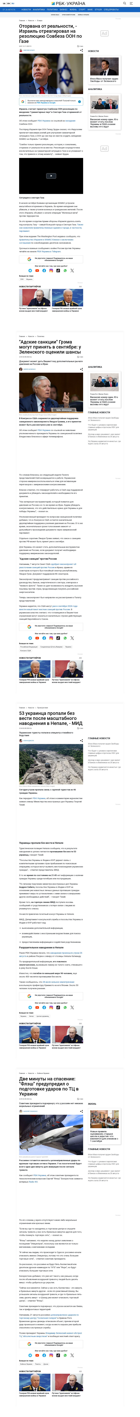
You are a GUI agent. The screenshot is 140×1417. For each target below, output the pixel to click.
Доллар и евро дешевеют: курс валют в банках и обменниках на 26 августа (104, 435)
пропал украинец (43, 1016)
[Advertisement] (51, 455)
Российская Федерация (29, 647)
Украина (68, 647)
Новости (26, 9)
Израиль (29, 279)
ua (4, 3)
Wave (90, 9)
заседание (70, 120)
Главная (22, 20)
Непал (31, 1016)
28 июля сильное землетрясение (58, 982)
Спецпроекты (111, 9)
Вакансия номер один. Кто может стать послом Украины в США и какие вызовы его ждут (104, 123)
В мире (39, 20)
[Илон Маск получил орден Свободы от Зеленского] (104, 67)
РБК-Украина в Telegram (49, 251)
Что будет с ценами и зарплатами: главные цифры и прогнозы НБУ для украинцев (103, 427)
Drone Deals (55, 15)
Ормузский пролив (68, 15)
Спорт (82, 9)
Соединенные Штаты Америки (51, 647)
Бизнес (63, 9)
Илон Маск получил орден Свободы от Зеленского (104, 80)
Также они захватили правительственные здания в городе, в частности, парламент (51, 227)
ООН (22, 279)
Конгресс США (25, 651)
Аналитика (39, 9)
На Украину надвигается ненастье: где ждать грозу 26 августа (104, 442)
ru (13, 3)
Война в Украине (83, 15)
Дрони (45, 1364)
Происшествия (42, 708)
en (8, 3)
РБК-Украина (44, 120)
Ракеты (38, 1364)
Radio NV (33, 1182)
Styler (98, 9)
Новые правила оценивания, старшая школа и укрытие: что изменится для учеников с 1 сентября (104, 1136)
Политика (52, 9)
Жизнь (73, 9)
